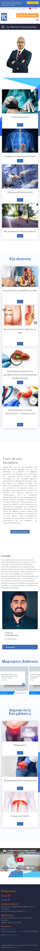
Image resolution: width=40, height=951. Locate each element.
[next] (36, 680)
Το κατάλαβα (32, 2)
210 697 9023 (21, 931)
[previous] (3, 680)
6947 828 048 (11, 8)
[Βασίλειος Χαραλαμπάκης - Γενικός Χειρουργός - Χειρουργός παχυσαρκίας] (4, 17)
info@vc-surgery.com (22, 8)
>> (20, 125)
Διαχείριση (16, 947)
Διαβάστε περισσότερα (20, 532)
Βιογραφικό (10, 647)
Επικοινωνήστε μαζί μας (28, 15)
